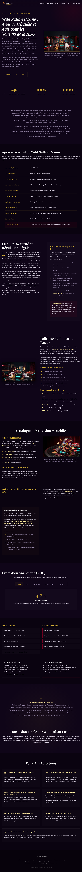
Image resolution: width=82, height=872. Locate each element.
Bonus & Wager (60, 3)
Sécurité (50, 3)
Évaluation (76, 3)
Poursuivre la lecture (15, 74)
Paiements (36, 584)
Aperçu (42, 3)
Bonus (19, 584)
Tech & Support (50, 584)
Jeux (69, 3)
